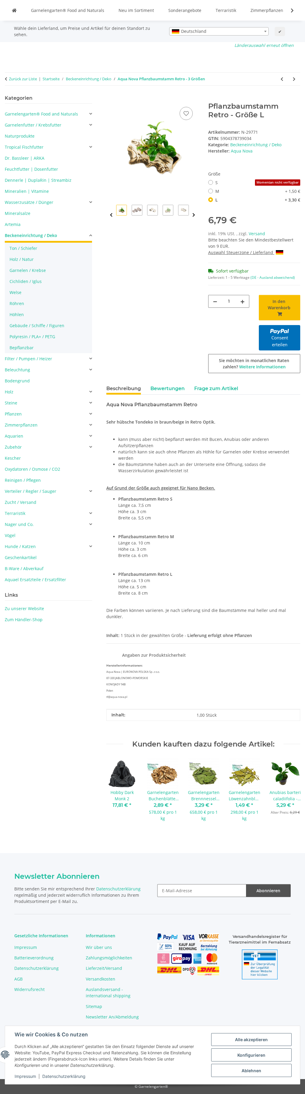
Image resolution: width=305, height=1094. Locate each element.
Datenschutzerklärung (63, 1076)
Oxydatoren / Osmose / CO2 (32, 469)
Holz (9, 392)
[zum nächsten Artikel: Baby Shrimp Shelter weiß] (294, 79)
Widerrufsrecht (29, 989)
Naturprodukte (20, 136)
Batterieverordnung (34, 958)
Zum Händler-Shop (24, 619)
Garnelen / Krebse (28, 270)
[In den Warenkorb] (111, 99)
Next (194, 215)
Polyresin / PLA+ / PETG (32, 336)
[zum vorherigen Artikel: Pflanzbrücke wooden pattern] (282, 79)
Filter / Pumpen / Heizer (28, 358)
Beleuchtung (17, 370)
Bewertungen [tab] (167, 388)
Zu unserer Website (24, 608)
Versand (257, 233)
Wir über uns (99, 947)
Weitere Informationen (262, 367)
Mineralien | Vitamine (27, 191)
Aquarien (14, 436)
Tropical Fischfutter (24, 147)
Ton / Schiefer (23, 248)
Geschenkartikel (21, 557)
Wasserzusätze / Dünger (29, 202)
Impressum (25, 1076)
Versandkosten (100, 979)
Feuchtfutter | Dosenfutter (31, 169)
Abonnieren (268, 890)
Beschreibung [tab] (123, 388)
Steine (11, 403)
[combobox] (219, 31)
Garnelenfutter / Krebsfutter (33, 125)
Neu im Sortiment (136, 10)
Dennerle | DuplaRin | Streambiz (38, 180)
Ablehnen (251, 1070)
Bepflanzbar (22, 347)
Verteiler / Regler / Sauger (30, 491)
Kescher (13, 458)
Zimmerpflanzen (266, 10)
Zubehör (13, 447)
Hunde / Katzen (20, 546)
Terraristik (226, 10)
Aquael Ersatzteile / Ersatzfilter (35, 579)
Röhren (17, 303)
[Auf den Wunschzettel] (186, 113)
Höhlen (17, 314)
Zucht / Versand (20, 502)
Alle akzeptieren (251, 1039)
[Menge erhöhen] (242, 301)
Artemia (13, 224)
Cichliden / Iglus (26, 281)
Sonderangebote (184, 10)
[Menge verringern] (215, 301)
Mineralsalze (17, 213)
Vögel (10, 535)
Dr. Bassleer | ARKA (24, 158)
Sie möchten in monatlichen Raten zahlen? (254, 364)
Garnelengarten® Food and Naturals (67, 10)
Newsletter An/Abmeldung (112, 1017)
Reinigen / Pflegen (23, 480)
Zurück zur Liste (23, 78)
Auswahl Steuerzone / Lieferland (241, 252)
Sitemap (94, 1006)
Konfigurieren (251, 1055)
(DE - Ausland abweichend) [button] (272, 277)
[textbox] (218, 31)
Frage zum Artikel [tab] (216, 388)
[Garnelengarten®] (14, 10)
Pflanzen (13, 414)
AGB (18, 979)
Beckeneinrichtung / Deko (255, 144)
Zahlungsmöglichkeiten (109, 958)
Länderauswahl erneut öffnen (264, 45)
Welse (15, 292)
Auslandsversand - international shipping (108, 992)
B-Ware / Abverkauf (24, 568)
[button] (288, 10)
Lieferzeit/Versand (104, 968)
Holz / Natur (22, 259)
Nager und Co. (19, 524)
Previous (111, 215)
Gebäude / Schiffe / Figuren (37, 325)
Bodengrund (17, 381)
